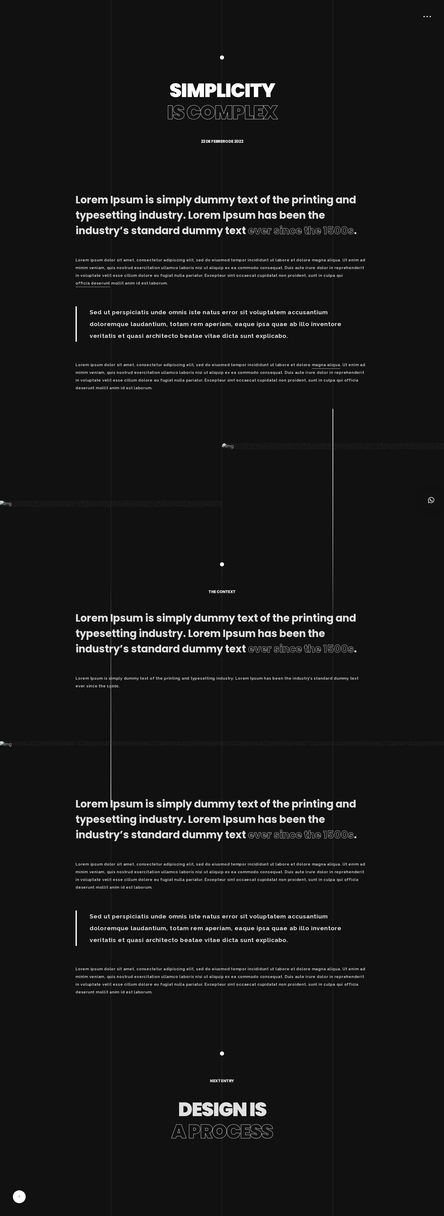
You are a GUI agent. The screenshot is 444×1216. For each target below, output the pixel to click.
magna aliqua (326, 365)
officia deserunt (93, 283)
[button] (431, 500)
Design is (222, 1120)
